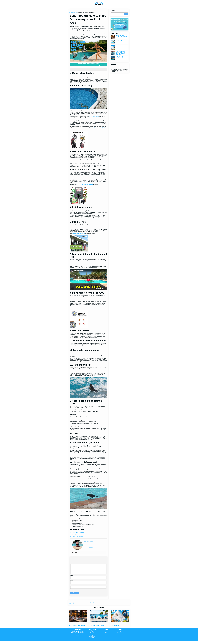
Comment (72, 563)
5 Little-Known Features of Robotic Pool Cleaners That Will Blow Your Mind (122, 58)
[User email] (76, 552)
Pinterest (106, 632)
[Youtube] (72, 552)
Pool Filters (92, 633)
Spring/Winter (92, 635)
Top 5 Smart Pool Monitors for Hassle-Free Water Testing (122, 41)
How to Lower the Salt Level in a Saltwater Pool (121, 46)
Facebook (106, 630)
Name (72, 575)
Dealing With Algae (92, 636)
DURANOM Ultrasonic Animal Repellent (84, 184)
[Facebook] (73, 552)
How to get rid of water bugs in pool (77, 536)
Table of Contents (74, 69)
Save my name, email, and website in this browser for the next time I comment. (88, 590)
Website (72, 585)
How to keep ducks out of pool (76, 534)
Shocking (91, 634)
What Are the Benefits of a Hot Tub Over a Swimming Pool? (121, 36)
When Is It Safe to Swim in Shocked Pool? (120, 602)
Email (71, 580)
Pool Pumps (92, 632)
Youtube (101, 636)
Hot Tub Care (92, 637)
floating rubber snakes (94, 116)
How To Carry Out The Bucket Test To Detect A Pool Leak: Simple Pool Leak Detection (121, 53)
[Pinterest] (75, 552)
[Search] (126, 14)
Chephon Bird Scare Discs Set (78, 233)
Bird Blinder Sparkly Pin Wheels (84, 307)
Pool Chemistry (92, 631)
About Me (91, 547)
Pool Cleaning (92, 630)
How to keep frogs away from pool (77, 532)
